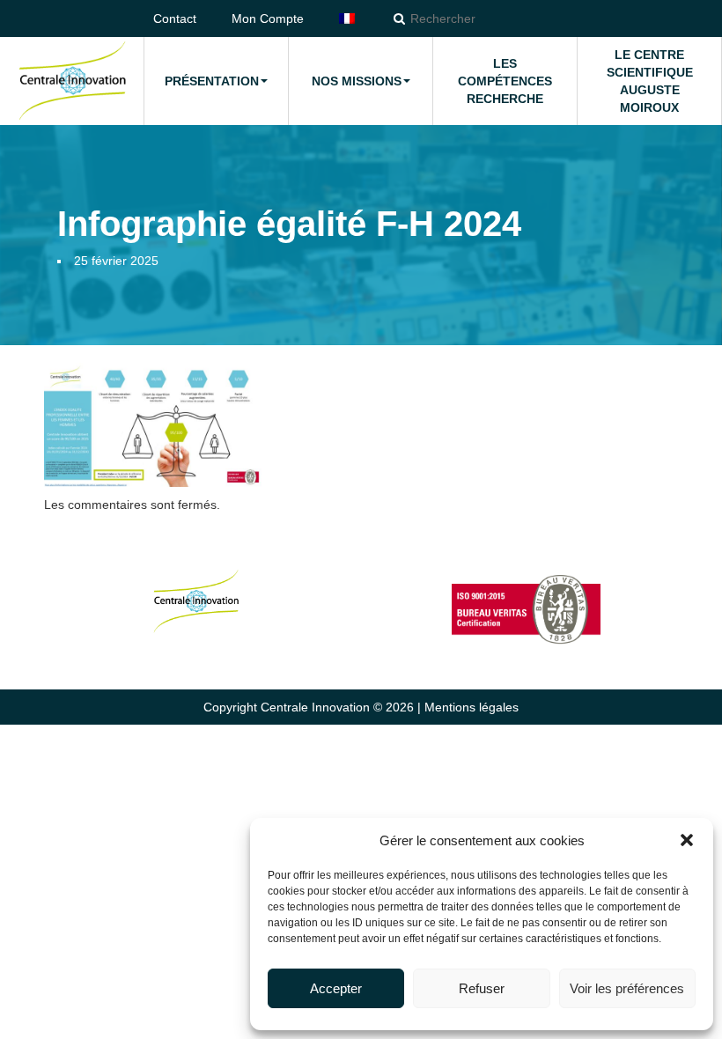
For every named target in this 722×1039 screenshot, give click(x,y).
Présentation (212, 81)
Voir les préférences (627, 988)
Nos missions (357, 81)
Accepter (336, 988)
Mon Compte (268, 18)
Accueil (72, 81)
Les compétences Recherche (505, 81)
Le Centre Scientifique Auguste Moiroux (650, 81)
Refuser (482, 988)
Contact (174, 18)
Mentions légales (471, 707)
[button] (687, 840)
